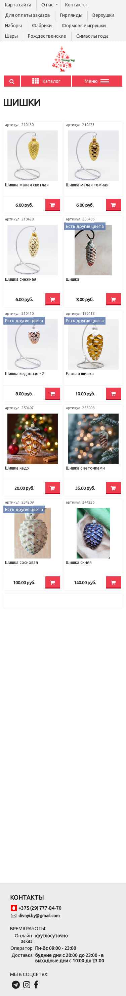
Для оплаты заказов (27, 15)
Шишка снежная (20, 279)
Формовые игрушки (84, 25)
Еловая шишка (80, 373)
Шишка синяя (79, 562)
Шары (11, 36)
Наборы (13, 25)
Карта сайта (18, 4)
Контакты (76, 4)
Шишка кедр (17, 468)
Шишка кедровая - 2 (24, 373)
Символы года (92, 36)
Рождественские (47, 36)
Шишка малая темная (87, 185)
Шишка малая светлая (27, 185)
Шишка (72, 279)
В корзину (52, 205)
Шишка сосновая (21, 562)
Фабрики (42, 25)
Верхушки (103, 15)
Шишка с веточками (85, 468)
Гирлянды (71, 15)
